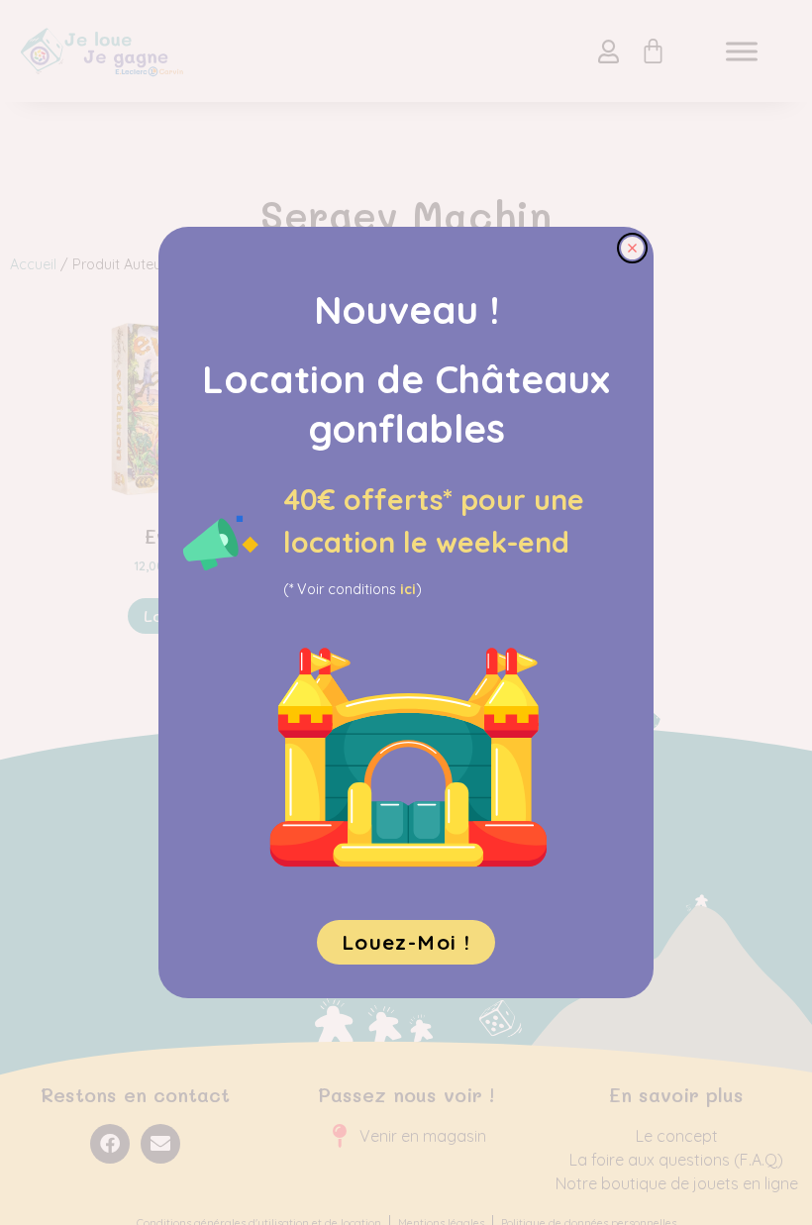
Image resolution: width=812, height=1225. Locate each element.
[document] (406, 612)
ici (408, 589)
